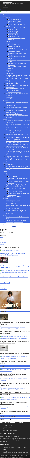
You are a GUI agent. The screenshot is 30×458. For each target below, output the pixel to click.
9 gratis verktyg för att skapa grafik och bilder (17, 151)
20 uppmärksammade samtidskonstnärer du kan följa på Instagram (17, 53)
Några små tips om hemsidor (13, 196)
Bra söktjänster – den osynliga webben (16, 186)
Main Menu (2, 224)
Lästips (7, 190)
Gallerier (8, 26)
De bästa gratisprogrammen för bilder (16, 188)
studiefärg (3, 289)
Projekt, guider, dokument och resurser (16, 210)
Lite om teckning (12, 176)
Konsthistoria (6, 80)
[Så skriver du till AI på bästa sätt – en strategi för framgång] (15, 380)
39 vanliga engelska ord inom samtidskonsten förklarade (15, 323)
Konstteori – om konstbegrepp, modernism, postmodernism (14, 266)
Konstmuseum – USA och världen (17, 24)
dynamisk (2, 244)
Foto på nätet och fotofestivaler (14, 114)
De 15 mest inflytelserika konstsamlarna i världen (13, 362)
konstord (2, 240)
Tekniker (8, 175)
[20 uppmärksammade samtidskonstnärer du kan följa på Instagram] (15, 338)
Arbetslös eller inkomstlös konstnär (15, 208)
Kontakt (5, 5)
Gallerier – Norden (13, 31)
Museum (8, 18)
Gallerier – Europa (13, 34)
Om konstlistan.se (7, 2)
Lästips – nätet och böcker (15, 191)
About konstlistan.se (7, 425)
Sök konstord (9, 164)
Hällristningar (9, 97)
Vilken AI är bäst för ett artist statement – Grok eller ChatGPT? (13, 375)
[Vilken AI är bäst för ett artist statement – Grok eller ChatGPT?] (15, 371)
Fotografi (5, 100)
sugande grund (5, 283)
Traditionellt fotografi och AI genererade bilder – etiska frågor (13, 403)
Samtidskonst (9, 43)
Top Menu (2, 9)
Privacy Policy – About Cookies (10, 430)
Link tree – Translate (7, 427)
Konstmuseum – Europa (14, 23)
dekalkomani (3, 242)
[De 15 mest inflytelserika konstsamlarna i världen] (15, 358)
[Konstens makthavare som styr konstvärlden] (4, 350)
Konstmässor (9, 70)
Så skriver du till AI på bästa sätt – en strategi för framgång (15, 384)
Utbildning (5, 198)
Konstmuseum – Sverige (14, 19)
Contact (4, 428)
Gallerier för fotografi (11, 105)
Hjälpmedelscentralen (11, 173)
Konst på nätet (9, 73)
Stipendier (5, 215)
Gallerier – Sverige (13, 29)
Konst (4, 16)
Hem (4, 14)
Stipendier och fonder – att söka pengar (16, 220)
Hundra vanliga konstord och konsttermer (17, 166)
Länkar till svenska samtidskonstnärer (18, 50)
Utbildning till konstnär (12, 203)
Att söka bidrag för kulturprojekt (14, 222)
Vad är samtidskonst (13, 45)
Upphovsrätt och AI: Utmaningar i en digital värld (14, 412)
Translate (5, 7)
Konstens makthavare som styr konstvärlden (15, 354)
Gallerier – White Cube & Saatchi (16, 28)
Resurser (5, 171)
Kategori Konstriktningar (14, 92)
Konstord (5, 163)
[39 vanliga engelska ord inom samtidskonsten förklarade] (4, 319)
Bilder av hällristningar (11, 99)
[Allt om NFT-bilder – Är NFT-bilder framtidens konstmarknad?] (15, 328)
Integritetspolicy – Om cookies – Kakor (13, 3)
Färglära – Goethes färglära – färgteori (16, 185)
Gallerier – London (13, 33)
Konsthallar (9, 41)
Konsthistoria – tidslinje (12, 83)
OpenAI (5, 119)
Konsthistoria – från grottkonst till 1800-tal (17, 82)
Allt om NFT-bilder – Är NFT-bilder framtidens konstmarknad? (15, 332)
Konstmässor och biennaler (15, 72)
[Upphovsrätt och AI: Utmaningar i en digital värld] (15, 408)
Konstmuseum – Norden (14, 21)
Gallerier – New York (13, 36)
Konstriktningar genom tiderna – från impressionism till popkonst (12, 254)
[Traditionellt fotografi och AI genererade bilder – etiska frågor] (15, 399)
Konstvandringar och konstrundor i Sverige (17, 78)
